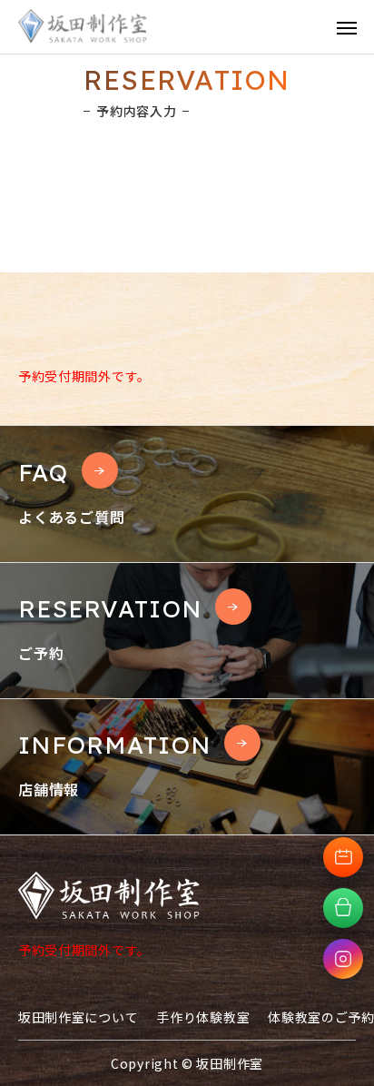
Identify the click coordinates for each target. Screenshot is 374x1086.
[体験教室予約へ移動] (343, 857)
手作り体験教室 (203, 1017)
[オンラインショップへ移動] (343, 908)
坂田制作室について (78, 1017)
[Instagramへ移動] (343, 959)
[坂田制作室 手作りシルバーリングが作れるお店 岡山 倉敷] (82, 27)
